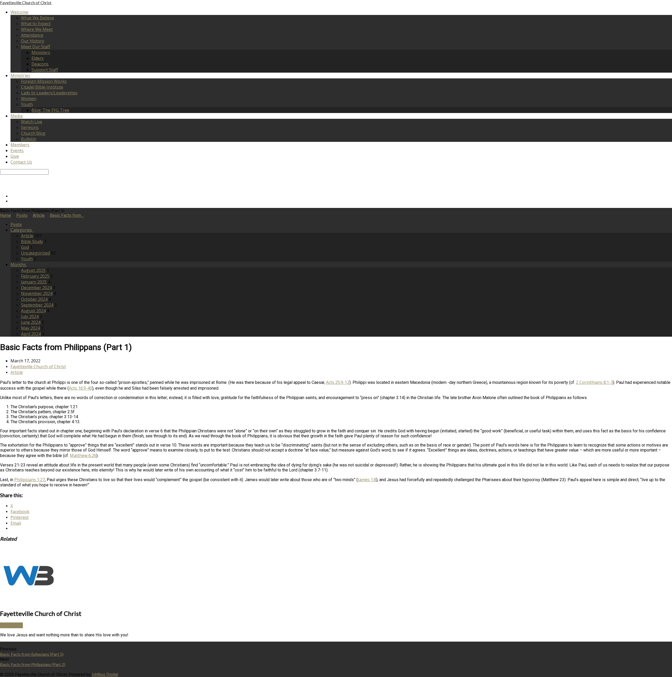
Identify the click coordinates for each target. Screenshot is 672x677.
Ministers (41, 52)
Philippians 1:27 (29, 479)
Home (5, 215)
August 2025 (33, 270)
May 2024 (30, 328)
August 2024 (33, 311)
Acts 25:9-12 (337, 382)
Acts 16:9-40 (80, 388)
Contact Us (21, 162)
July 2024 (30, 316)
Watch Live (31, 122)
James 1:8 (367, 479)
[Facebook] (12, 196)
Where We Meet (37, 29)
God (25, 247)
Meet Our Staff (35, 47)
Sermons (30, 127)
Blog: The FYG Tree (50, 110)
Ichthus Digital (105, 674)
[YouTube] (12, 201)
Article (39, 215)
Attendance (32, 35)
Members (19, 145)
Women (28, 98)
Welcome (19, 12)
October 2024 (34, 299)
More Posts (11, 625)
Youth (27, 104)
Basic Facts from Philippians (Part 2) (32, 664)
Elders (38, 58)
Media (16, 116)
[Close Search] (1, 182)
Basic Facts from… (67, 215)
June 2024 (30, 322)
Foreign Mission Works (44, 81)
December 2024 (36, 288)
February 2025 (35, 276)
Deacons (40, 64)
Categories (21, 230)
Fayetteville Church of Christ (38, 366)
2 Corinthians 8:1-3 (594, 382)
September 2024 (37, 305)
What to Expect (36, 23)
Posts (22, 215)
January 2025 (34, 282)
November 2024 (36, 293)
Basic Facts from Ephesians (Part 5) (32, 654)
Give (14, 156)
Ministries (20, 75)
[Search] (1, 177)
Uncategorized (35, 253)
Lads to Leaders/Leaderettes (49, 93)
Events (17, 150)
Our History (32, 41)
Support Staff (45, 70)
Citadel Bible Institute (42, 87)
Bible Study (32, 241)
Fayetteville (25, 2)
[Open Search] (1, 187)
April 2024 (31, 334)
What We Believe (37, 18)
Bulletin (28, 139)
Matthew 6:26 (83, 455)
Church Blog (33, 133)
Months (18, 264)
